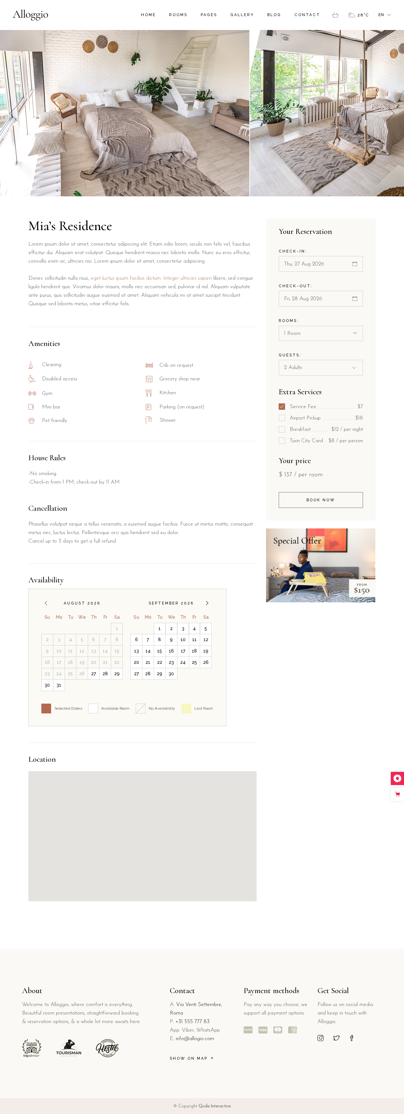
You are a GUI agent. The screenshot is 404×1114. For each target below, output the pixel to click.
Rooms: (289, 321)
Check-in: (293, 251)
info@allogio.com (195, 1038)
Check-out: (295, 286)
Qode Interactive (215, 1106)
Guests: (290, 355)
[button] (390, 113)
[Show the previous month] (46, 603)
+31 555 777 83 (192, 1021)
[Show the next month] (207, 603)
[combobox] (321, 333)
